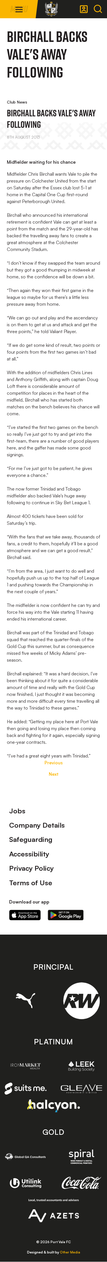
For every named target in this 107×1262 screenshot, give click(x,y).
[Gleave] (81, 1089)
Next (53, 774)
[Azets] (53, 1210)
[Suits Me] (26, 1089)
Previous (54, 762)
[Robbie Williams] (81, 1001)
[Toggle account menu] (84, 9)
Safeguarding (31, 839)
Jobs (17, 811)
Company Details (37, 825)
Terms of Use (30, 882)
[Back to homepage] (51, 9)
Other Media (70, 1252)
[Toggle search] (98, 9)
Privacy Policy (31, 868)
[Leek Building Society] (81, 1066)
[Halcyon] (53, 1105)
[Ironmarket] (26, 1066)
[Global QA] (26, 1156)
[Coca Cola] (81, 1183)
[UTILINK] (26, 1183)
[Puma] (26, 1000)
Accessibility (29, 854)
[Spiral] (81, 1156)
